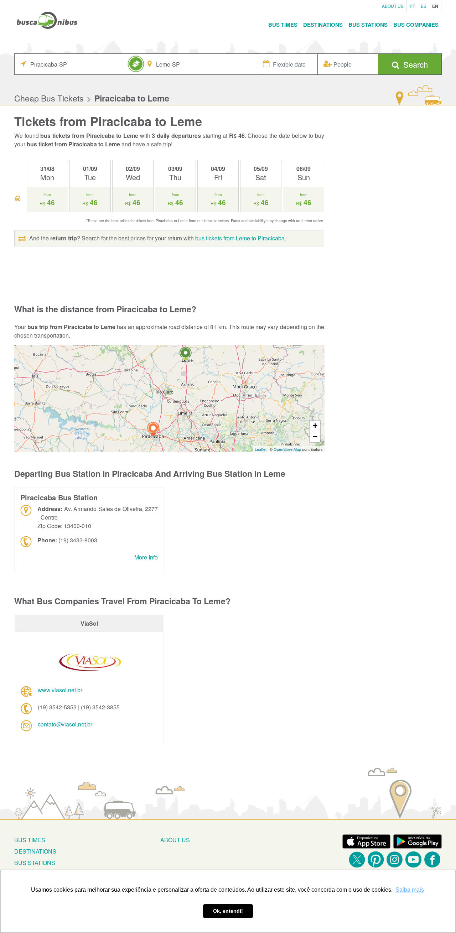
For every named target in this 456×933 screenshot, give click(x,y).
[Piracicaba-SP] (153, 430)
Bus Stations (368, 24)
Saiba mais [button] (409, 890)
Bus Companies (416, 24)
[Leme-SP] (186, 355)
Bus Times (282, 24)
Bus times (29, 840)
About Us (393, 6)
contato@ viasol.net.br (65, 724)
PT (412, 6)
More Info (146, 557)
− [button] (315, 436)
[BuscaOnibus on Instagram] (394, 859)
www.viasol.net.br (60, 690)
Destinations (323, 24)
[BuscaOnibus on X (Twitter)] (356, 859)
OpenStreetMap (287, 449)
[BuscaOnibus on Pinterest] (375, 859)
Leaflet (260, 449)
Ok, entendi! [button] (228, 911)
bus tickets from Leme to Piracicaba (240, 238)
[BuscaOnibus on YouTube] (413, 859)
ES (423, 6)
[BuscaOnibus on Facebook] (432, 859)
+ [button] (315, 425)
